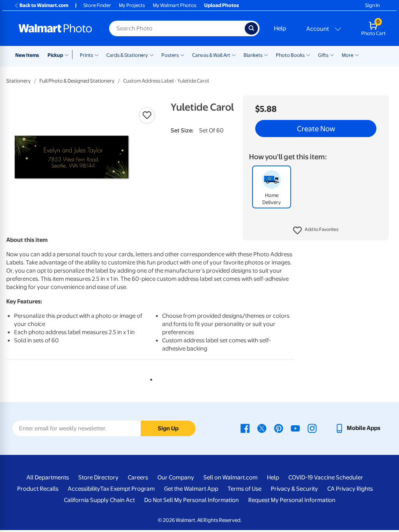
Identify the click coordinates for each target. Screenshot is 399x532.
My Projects (132, 5)
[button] (315, 230)
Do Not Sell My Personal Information (191, 500)
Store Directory (98, 477)
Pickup (55, 55)
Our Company (175, 477)
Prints (86, 55)
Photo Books (290, 55)
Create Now (316, 128)
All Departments (47, 477)
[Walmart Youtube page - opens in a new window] (295, 428)
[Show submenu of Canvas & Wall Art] (233, 54)
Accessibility (84, 488)
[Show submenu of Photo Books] (308, 54)
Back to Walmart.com (43, 5)
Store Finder (97, 5)
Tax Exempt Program (127, 488)
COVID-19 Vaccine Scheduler (325, 477)
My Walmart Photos (174, 5)
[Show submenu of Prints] (96, 54)
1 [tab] (150, 378)
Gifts (323, 55)
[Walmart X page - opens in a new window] (262, 428)
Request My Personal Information (291, 500)
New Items (27, 55)
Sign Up (168, 428)
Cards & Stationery (127, 55)
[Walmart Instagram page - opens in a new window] (312, 428)
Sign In (372, 5)
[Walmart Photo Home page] (55, 28)
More (347, 55)
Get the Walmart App (191, 488)
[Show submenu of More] (357, 54)
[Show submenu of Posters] (182, 54)
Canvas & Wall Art (211, 55)
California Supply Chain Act (99, 500)
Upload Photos (221, 5)
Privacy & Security (294, 488)
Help (280, 28)
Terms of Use (244, 488)
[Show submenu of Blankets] (266, 54)
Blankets (253, 55)
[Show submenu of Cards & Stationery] (151, 54)
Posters (170, 55)
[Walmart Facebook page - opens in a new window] (245, 428)
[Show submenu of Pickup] (68, 54)
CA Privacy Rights (350, 488)
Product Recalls (37, 488)
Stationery (18, 81)
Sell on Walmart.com (230, 477)
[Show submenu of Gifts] (332, 54)
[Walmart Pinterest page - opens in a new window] (278, 428)
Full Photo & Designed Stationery (77, 81)
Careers (138, 477)
